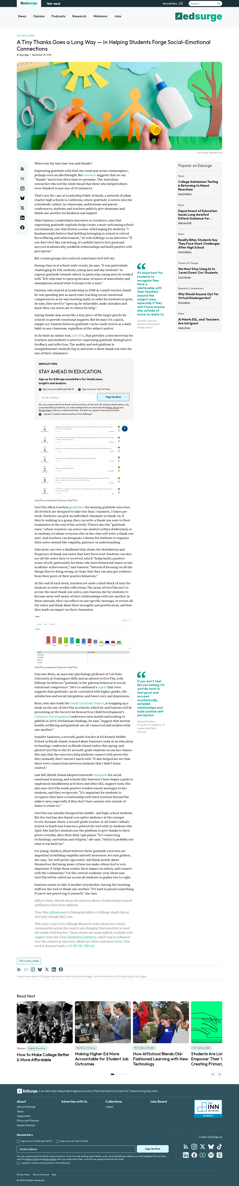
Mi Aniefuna (184, 302)
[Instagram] (33, 969)
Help (54, 1174)
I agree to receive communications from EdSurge (68, 414)
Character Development (51, 716)
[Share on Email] (22, 179)
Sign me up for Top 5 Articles (96, 389)
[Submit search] (219, 3)
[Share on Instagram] (22, 188)
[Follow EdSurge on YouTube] (202, 1155)
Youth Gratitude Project (87, 703)
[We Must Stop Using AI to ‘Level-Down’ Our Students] (199, 271)
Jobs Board (158, 1101)
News (22, 16)
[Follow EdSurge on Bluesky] (211, 1146)
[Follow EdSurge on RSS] (186, 1146)
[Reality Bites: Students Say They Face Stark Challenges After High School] (199, 244)
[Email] (26, 969)
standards (100, 775)
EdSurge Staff (184, 223)
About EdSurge (26, 1106)
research (90, 175)
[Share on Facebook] (22, 227)
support (39, 937)
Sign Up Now (113, 396)
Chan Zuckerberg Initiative (77, 937)
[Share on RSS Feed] (22, 169)
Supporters (24, 1116)
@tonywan (58, 912)
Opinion (39, 16)
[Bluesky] (40, 969)
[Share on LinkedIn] (22, 218)
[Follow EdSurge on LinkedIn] (186, 1155)
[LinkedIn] (54, 969)
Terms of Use (112, 407)
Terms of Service (41, 1174)
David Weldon (185, 194)
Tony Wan (24, 54)
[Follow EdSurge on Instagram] (194, 1146)
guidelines (77, 507)
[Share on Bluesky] (22, 198)
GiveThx (78, 335)
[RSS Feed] (19, 969)
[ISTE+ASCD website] (53, 3)
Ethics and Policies (28, 1120)
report (102, 687)
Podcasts (58, 16)
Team (20, 1111)
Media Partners (26, 1125)
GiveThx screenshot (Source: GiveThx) (56, 500)
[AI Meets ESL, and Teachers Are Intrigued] (199, 319)
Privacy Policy (45, 410)
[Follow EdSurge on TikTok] (219, 1146)
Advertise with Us (74, 1101)
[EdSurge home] (29, 3)
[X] (47, 969)
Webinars (100, 16)
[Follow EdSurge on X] (202, 1146)
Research (79, 16)
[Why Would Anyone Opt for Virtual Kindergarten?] (199, 296)
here (118, 941)
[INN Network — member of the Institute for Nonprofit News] (208, 1109)
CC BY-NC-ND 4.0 (81, 946)
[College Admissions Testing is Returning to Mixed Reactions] (199, 186)
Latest (109, 1106)
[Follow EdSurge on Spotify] (211, 1155)
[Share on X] (22, 208)
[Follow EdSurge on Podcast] (219, 1155)
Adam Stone (184, 327)
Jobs (117, 16)
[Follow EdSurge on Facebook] (194, 1155)
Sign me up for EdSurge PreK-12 (58, 389)
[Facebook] (61, 969)
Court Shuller (184, 277)
